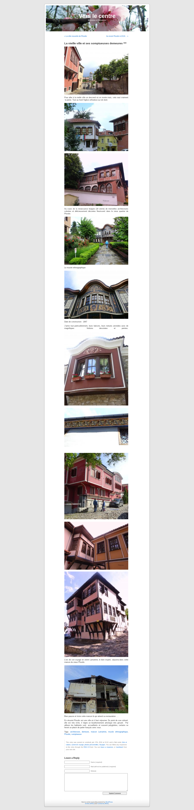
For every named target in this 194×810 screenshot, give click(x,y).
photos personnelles (91, 745)
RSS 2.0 (86, 747)
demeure (85, 732)
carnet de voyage (77, 745)
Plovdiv (67, 734)
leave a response (107, 747)
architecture (75, 732)
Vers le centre (97, 16)
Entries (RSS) (89, 803)
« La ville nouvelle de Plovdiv (75, 36)
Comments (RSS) (103, 803)
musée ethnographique (118, 732)
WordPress (109, 802)
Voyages (102, 745)
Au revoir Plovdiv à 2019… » (117, 36)
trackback (119, 747)
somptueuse (76, 734)
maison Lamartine (98, 732)
